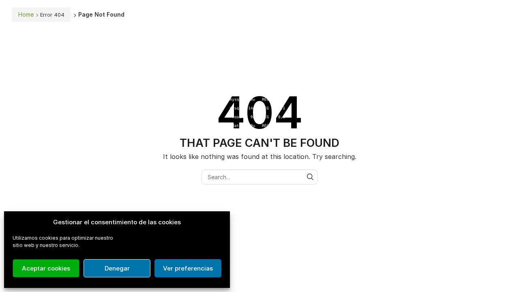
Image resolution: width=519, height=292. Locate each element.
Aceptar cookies (46, 268)
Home (26, 14)
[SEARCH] (310, 177)
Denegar (117, 268)
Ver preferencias (188, 268)
